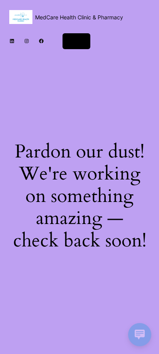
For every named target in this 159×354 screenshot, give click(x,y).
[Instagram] (26, 41)
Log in (76, 41)
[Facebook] (41, 41)
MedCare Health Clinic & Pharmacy (79, 17)
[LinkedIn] (12, 41)
